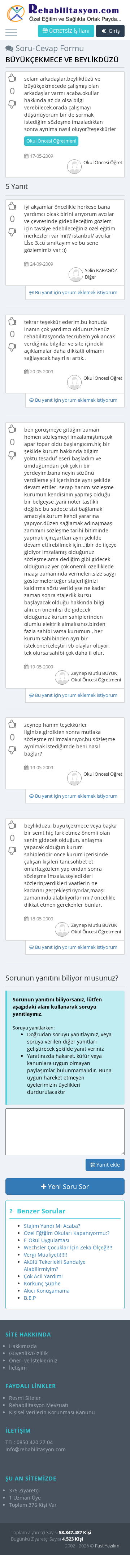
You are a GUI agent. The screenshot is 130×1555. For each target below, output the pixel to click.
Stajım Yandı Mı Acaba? (52, 1225)
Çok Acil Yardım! (43, 1276)
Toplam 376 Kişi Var (33, 1504)
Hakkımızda (23, 1346)
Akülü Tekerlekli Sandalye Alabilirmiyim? (55, 1265)
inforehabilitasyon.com (35, 1449)
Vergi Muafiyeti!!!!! (45, 1254)
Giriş (113, 30)
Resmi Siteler (25, 1397)
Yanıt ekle (107, 1164)
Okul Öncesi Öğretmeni (51, 141)
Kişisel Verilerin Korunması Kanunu (52, 1412)
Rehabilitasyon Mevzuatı (38, 1405)
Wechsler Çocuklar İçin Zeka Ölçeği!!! (68, 1247)
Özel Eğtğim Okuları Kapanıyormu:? (66, 1233)
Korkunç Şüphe (42, 1283)
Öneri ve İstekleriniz (33, 1360)
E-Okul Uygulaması (46, 1240)
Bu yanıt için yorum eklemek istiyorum (75, 292)
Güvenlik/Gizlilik (28, 1353)
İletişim (18, 1367)
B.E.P (30, 1297)
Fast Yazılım (107, 1545)
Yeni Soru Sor (67, 1186)
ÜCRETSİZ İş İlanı (69, 30)
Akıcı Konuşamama (47, 1290)
